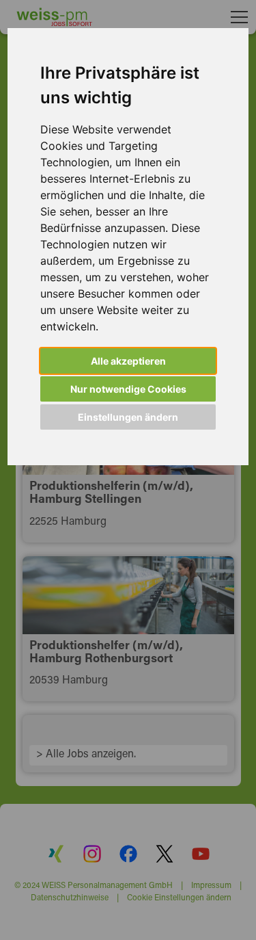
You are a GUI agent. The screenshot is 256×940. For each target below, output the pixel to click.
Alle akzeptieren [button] (128, 361)
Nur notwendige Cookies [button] (128, 389)
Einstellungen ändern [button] (128, 417)
